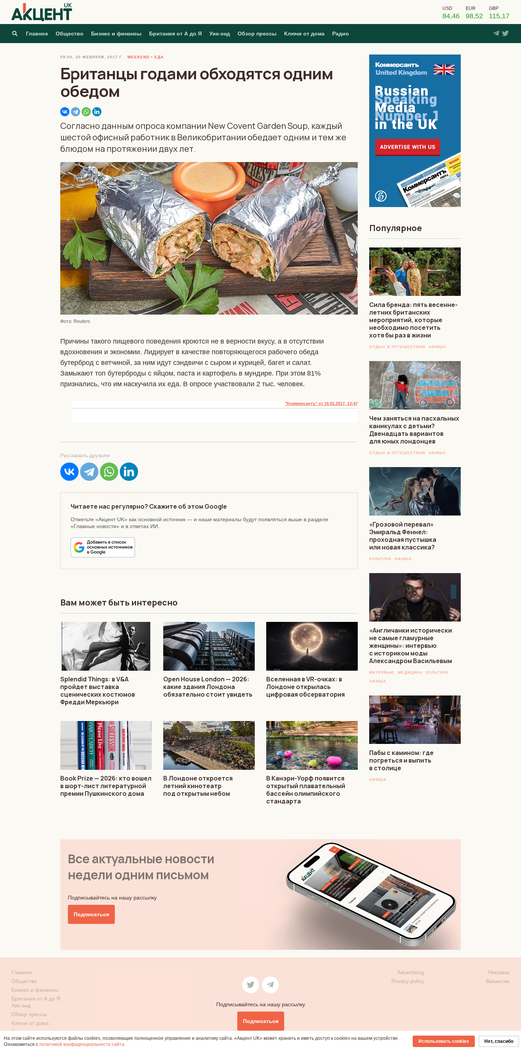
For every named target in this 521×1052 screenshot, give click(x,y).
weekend (138, 57)
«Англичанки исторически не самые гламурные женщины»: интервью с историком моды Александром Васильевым (410, 645)
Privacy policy (407, 981)
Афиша (437, 347)
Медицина (410, 672)
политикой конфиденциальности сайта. (82, 1044)
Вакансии (498, 981)
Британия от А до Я (175, 34)
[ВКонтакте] (64, 111)
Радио (340, 34)
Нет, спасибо (498, 1041)
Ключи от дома (304, 34)
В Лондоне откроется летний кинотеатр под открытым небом (198, 786)
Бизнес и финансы (116, 34)
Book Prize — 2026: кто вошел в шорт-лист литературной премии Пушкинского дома (105, 786)
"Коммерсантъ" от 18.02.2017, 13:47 (321, 403)
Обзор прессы (257, 34)
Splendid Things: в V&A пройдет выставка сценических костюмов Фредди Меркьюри (97, 690)
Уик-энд (219, 34)
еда (159, 57)
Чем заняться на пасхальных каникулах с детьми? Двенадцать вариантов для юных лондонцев (414, 429)
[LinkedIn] (96, 111)
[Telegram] (75, 111)
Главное (37, 34)
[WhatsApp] (86, 111)
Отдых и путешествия (397, 347)
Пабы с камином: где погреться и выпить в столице (401, 760)
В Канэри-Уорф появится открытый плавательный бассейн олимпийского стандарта (305, 789)
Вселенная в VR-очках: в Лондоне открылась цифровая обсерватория (305, 687)
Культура (380, 559)
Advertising (410, 972)
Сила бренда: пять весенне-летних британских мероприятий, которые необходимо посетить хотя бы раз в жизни (413, 319)
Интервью (381, 672)
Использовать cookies (443, 1041)
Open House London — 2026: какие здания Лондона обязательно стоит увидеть (207, 687)
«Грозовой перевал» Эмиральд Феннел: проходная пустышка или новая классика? (402, 535)
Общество (70, 34)
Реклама (499, 972)
